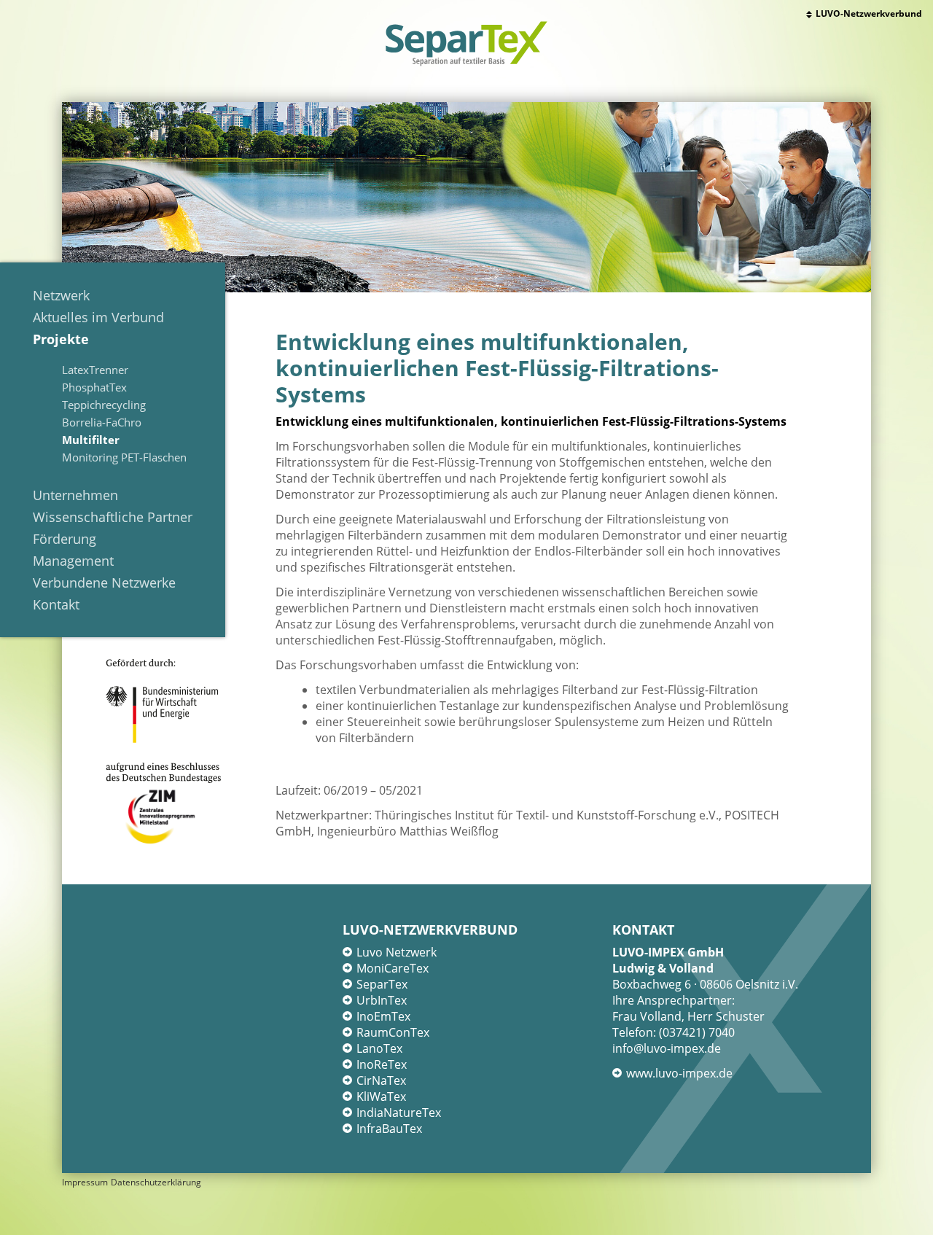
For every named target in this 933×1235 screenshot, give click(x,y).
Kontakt (56, 604)
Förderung (64, 538)
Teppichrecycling (104, 404)
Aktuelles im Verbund (98, 317)
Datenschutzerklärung (156, 1182)
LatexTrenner (95, 369)
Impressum (85, 1182)
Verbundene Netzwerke (104, 582)
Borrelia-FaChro (101, 422)
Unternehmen (75, 495)
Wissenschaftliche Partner (112, 517)
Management (73, 560)
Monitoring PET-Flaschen (124, 457)
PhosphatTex (94, 387)
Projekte (61, 339)
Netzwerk (61, 295)
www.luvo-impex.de (679, 1073)
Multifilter (91, 439)
